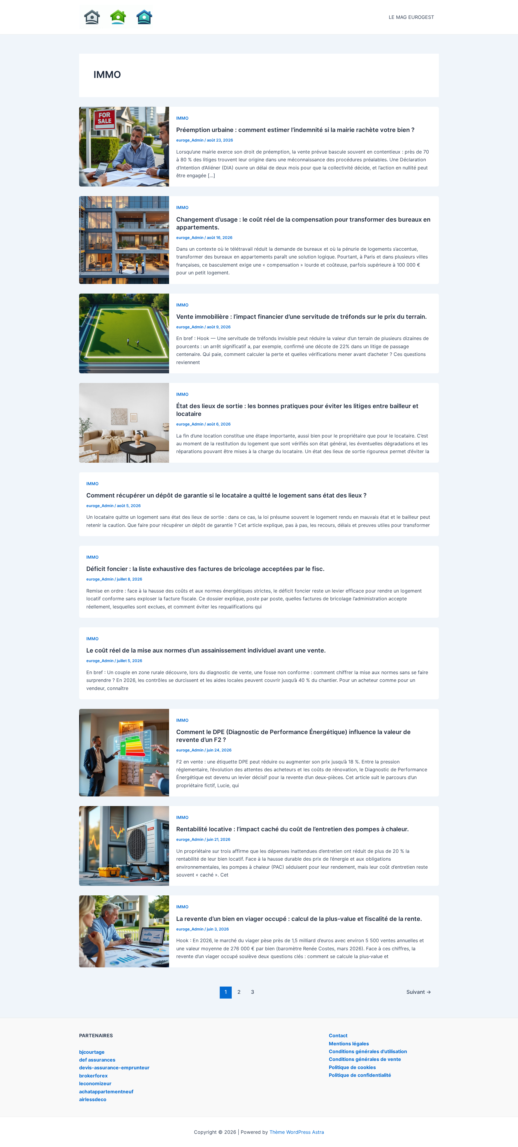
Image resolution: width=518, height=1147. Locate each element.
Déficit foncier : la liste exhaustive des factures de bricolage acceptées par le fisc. (205, 568)
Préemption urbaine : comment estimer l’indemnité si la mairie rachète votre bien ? (295, 129)
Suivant (418, 992)
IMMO (182, 118)
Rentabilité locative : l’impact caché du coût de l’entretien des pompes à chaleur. (292, 829)
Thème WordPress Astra (296, 1132)
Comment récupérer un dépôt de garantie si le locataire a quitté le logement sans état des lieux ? (226, 495)
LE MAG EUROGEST (411, 17)
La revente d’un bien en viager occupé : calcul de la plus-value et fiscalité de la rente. (299, 918)
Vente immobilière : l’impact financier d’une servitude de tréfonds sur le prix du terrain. (301, 316)
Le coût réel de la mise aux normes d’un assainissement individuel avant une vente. (206, 650)
